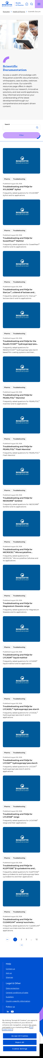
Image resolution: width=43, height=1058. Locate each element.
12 (37, 939)
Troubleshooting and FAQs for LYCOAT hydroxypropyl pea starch (20, 761)
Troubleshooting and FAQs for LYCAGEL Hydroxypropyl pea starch (21, 707)
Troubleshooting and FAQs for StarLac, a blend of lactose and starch (18, 292)
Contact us (10, 969)
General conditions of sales (17, 993)
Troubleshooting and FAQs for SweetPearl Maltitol (17, 239)
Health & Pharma (19, 11)
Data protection (12, 988)
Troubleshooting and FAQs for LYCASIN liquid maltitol (17, 656)
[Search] (37, 127)
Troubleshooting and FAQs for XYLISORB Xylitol (17, 188)
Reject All (19, 1042)
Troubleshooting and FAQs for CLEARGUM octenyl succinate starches (18, 922)
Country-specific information (18, 1001)
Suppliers (10, 997)
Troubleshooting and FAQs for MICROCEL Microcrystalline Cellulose (17, 552)
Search (7, 124)
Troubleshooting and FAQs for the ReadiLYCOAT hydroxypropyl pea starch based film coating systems (20, 344)
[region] (20, 1034)
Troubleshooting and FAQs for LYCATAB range (17, 815)
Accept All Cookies (19, 1036)
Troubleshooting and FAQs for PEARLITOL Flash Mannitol (17, 447)
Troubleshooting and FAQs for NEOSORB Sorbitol (17, 499)
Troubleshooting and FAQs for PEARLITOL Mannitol (17, 396)
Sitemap (9, 977)
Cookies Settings (19, 1049)
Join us (9, 973)
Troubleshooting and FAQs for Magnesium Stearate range (17, 604)
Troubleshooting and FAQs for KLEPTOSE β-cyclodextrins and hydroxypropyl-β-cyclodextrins (19, 868)
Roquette (6, 11)
